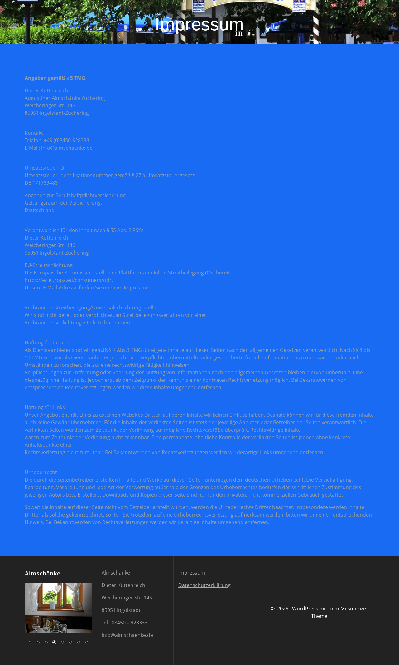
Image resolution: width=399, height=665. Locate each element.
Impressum (191, 572)
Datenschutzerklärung (204, 585)
